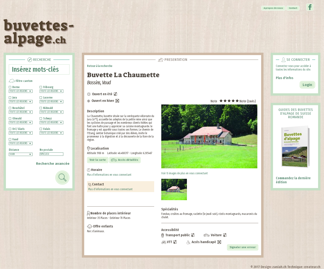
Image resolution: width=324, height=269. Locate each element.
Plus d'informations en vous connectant (109, 174)
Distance (14, 149)
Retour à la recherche (99, 66)
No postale (46, 149)
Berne (16, 87)
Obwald (17, 118)
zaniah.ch (279, 267)
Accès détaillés (127, 159)
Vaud (15, 139)
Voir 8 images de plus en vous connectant (184, 173)
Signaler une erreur (243, 247)
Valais (46, 129)
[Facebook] (309, 9)
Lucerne (48, 97)
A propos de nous (273, 8)
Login (307, 85)
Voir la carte (98, 159)
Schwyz (47, 118)
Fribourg (48, 87)
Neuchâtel (18, 108)
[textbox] (51, 154)
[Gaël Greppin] (209, 136)
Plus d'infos (284, 78)
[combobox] (20, 91)
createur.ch (312, 267)
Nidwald (48, 108)
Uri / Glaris (18, 129)
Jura (14, 97)
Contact (293, 8)
